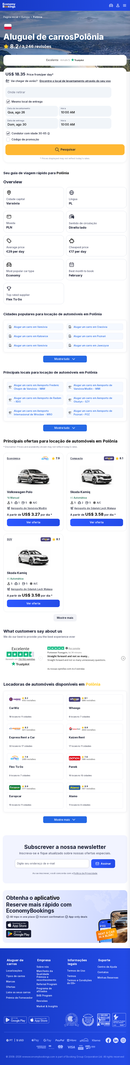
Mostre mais (65, 617)
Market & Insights (47, 1006)
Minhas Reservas (108, 977)
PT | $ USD (16, 1040)
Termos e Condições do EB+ (79, 982)
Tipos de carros (15, 976)
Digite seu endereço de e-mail (36, 863)
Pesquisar (68, 149)
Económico (13, 458)
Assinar (106, 863)
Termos (71, 976)
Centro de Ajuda (107, 966)
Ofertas (10, 986)
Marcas (10, 981)
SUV (9, 539)
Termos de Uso (76, 970)
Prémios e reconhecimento (46, 978)
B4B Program (44, 995)
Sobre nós (43, 966)
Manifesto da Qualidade (45, 972)
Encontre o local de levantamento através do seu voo (75, 81)
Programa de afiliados (44, 990)
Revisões (42, 1000)
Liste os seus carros (18, 992)
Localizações (14, 970)
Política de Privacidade (85, 873)
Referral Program (47, 984)
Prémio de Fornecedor (19, 997)
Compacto (76, 458)
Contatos (103, 972)
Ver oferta (33, 522)
